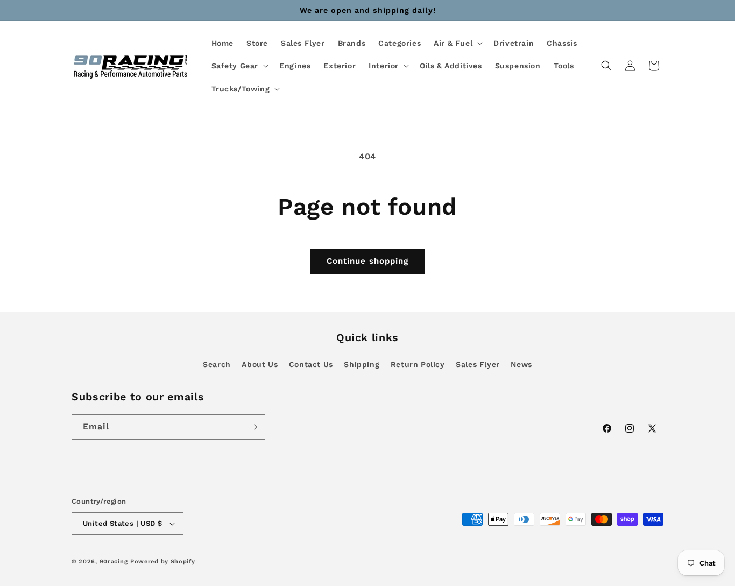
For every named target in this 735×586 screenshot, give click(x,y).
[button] (457, 43)
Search (217, 364)
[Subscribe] (253, 427)
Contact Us (311, 364)
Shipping (361, 364)
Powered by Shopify (162, 561)
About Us (260, 364)
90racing (114, 561)
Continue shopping (367, 261)
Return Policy (418, 364)
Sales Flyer (478, 364)
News (521, 364)
